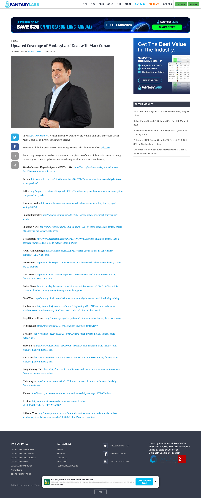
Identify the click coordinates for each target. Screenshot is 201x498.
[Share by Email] (14, 156)
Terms (37, 485)
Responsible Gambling (67, 465)
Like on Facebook (119, 453)
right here (105, 147)
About (60, 449)
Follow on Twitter (120, 445)
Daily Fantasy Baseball (22, 453)
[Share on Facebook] (14, 147)
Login (193, 4)
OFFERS (167, 4)
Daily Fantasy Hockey (21, 465)
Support (61, 453)
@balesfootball (34, 51)
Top (100, 492)
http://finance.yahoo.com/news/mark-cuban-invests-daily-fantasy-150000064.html (71, 393)
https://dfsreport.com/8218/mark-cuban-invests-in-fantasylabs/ (67, 325)
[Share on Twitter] (14, 137)
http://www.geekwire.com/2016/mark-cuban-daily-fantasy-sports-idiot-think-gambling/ (77, 298)
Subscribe (62, 461)
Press (14, 40)
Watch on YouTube (120, 461)
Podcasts (62, 457)
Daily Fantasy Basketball (23, 457)
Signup (181, 4)
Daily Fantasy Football (22, 449)
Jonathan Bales (20, 51)
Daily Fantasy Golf (20, 461)
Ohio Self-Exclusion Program (164, 452)
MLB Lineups (16, 470)
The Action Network (21, 474)
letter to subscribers (38, 135)
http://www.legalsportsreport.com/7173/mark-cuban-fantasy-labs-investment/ (83, 318)
